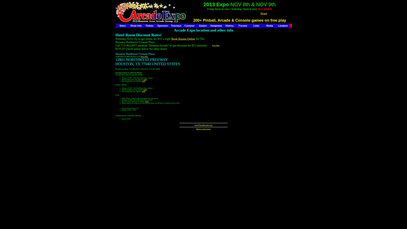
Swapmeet (216, 25)
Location (283, 25)
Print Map (144, 57)
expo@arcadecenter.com (204, 125)
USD (145, 79)
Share (263, 13)
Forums (243, 25)
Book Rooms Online (183, 38)
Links (256, 25)
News (123, 25)
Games (203, 25)
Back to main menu (203, 129)
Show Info (136, 25)
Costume (189, 25)
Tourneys (176, 25)
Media (269, 25)
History (229, 25)
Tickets (149, 25)
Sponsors (162, 25)
